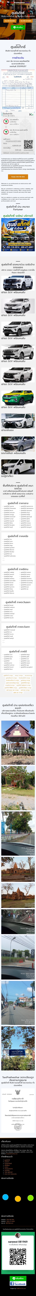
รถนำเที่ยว (7, 1170)
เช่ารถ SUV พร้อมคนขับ (11, 1174)
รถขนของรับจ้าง (9, 1169)
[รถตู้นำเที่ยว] (18, 466)
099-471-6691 (11, 1221)
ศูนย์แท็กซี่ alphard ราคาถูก (24, 685)
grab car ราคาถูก (18, 692)
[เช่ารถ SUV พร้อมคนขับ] (18, 283)
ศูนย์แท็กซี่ (7, 1160)
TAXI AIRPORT (9, 1172)
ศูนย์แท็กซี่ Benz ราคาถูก (25, 687)
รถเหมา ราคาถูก (19, 675)
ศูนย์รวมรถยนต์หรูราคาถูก (12, 683)
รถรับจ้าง (7, 1162)
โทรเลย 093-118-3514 (18, 177)
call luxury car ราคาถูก (12, 690)
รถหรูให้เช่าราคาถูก (10, 685)
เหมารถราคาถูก (28, 675)
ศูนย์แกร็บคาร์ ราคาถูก (11, 678)
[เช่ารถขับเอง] (18, 420)
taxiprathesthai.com (11, 1154)
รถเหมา (6, 1167)
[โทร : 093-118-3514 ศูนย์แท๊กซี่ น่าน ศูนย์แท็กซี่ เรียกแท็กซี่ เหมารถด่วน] (18, 3)
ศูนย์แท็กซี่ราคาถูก (25, 683)
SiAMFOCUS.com (21, 1288)
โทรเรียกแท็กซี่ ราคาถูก (24, 678)
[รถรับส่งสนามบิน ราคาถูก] (18, 833)
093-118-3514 (10, 1220)
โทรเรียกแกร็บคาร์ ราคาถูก (12, 680)
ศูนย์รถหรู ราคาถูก (25, 680)
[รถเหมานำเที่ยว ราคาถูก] (18, 742)
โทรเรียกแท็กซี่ (8, 1163)
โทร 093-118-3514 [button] (10, 21)
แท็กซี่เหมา (7, 1165)
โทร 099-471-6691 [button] (26, 21)
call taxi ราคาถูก (25, 690)
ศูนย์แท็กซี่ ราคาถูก (8, 675)
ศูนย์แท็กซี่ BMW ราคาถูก (11, 687)
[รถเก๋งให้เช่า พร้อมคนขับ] (18, 443)
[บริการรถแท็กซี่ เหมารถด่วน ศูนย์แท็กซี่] (18, 235)
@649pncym (9, 1223)
